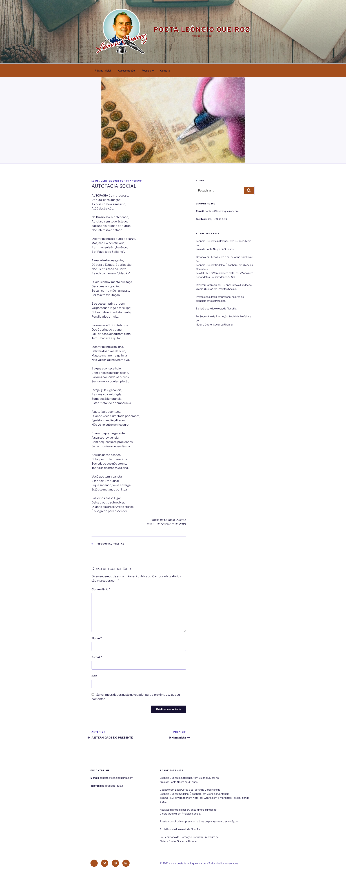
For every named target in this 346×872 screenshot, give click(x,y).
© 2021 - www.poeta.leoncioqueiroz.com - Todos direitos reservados (199, 863)
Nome (97, 638)
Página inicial (103, 70)
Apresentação (126, 70)
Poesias (146, 70)
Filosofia (104, 544)
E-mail (97, 657)
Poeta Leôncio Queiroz (202, 30)
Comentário (101, 589)
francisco (134, 181)
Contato (165, 70)
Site (94, 676)
